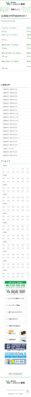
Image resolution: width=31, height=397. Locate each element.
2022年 (5, 203)
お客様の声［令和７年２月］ (10, 155)
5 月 (8, 172)
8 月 (23, 169)
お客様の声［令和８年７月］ (10, 89)
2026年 (5, 165)
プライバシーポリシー (12, 390)
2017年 (5, 251)
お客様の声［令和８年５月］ (10, 96)
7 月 (27, 169)
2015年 (5, 270)
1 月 (27, 172)
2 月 (23, 172)
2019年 (5, 232)
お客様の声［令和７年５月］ (10, 141)
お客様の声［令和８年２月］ (10, 106)
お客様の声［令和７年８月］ (10, 127)
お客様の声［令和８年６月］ (10, 92)
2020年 (5, 222)
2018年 (5, 241)
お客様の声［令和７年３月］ (10, 152)
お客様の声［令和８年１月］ (10, 110)
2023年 (5, 194)
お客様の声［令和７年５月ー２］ (11, 138)
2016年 (5, 261)
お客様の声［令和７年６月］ (10, 134)
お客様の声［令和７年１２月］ (11, 113)
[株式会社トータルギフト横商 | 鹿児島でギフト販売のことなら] (15, 3)
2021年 (5, 213)
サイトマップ (21, 390)
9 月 (18, 178)
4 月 (13, 172)
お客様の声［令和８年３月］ (10, 103)
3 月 (18, 172)
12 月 (3, 178)
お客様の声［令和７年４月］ (10, 145)
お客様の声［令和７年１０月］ (11, 120)
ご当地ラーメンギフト (8, 148)
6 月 (3, 172)
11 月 (8, 178)
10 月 (13, 178)
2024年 (5, 184)
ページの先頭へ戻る (16, 374)
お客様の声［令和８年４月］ (10, 99)
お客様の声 (5, 85)
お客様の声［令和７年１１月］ (11, 117)
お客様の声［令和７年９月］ (10, 124)
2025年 (5, 175)
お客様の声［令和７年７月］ (10, 131)
